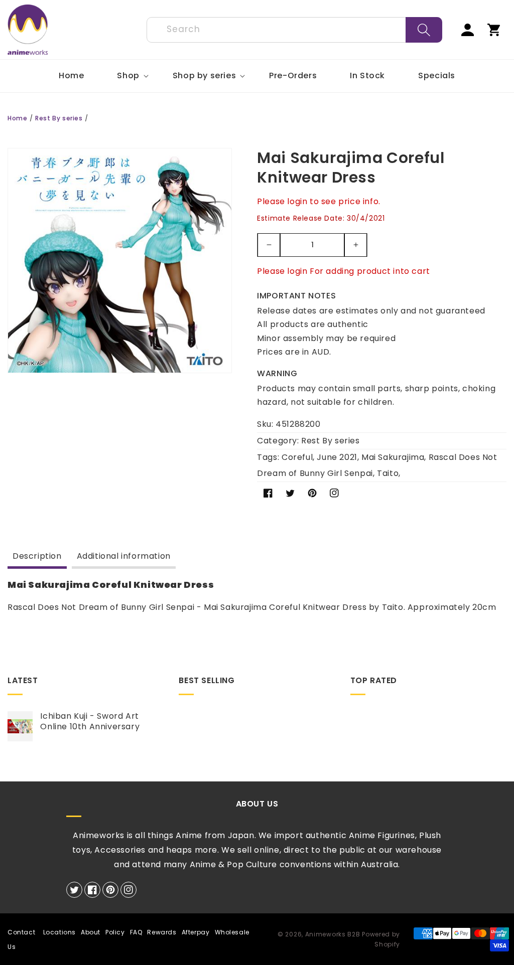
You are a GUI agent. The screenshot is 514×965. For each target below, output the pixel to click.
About (90, 932)
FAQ (136, 932)
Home (17, 118)
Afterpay (196, 932)
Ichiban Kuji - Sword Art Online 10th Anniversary (90, 721)
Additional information (124, 556)
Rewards (161, 932)
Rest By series (58, 118)
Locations (59, 932)
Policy (115, 932)
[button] (128, 76)
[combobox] (294, 30)
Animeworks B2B (332, 934)
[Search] (424, 30)
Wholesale (232, 932)
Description (37, 556)
